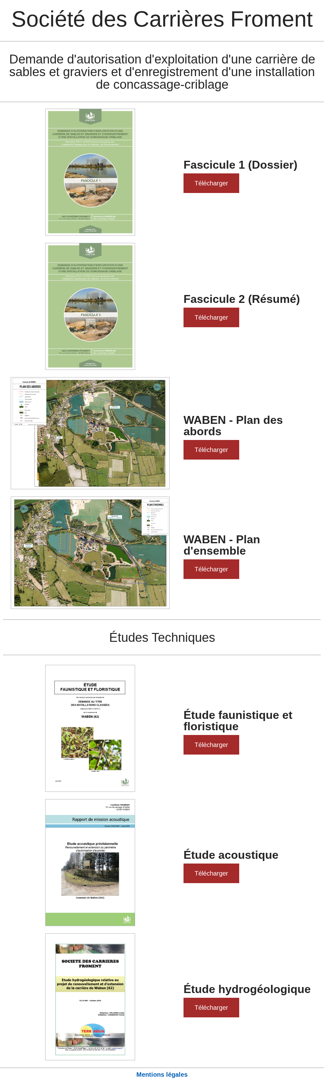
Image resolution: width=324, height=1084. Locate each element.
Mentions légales (162, 1074)
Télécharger (211, 183)
